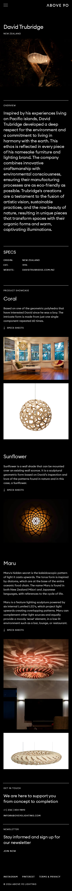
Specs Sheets (15, 328)
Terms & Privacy (49, 876)
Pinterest (28, 876)
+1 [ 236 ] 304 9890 (14, 810)
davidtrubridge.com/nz (38, 270)
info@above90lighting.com (22, 815)
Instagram (10, 876)
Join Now (9, 851)
